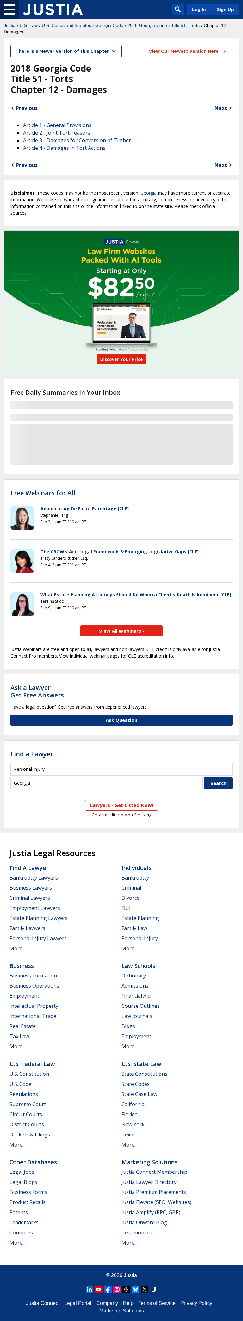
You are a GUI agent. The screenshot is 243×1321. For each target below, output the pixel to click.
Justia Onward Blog (144, 1222)
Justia (10, 25)
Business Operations (34, 985)
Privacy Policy (196, 1303)
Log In (199, 9)
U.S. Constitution (29, 1073)
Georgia (148, 193)
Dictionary (134, 975)
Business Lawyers (30, 887)
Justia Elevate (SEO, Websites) (156, 1202)
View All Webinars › (121, 631)
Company (107, 1303)
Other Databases (33, 1162)
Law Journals (137, 1016)
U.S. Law (29, 25)
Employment (24, 995)
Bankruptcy (135, 877)
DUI (126, 907)
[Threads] (126, 1289)
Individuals (137, 868)
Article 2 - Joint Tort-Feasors (56, 132)
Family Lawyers (27, 928)
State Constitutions (144, 1073)
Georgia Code (109, 25)
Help (128, 1303)
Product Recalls (27, 1202)
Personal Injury (140, 938)
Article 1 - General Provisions (57, 125)
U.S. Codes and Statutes (66, 25)
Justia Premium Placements (154, 1192)
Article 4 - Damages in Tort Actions (64, 147)
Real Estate (22, 1026)
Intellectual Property (33, 1005)
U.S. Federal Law (32, 1064)
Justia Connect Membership (154, 1171)
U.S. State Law (141, 1064)
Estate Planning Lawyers (38, 918)
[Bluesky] (135, 1289)
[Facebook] (108, 1289)
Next (221, 108)
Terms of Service (157, 1303)
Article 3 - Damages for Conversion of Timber (77, 140)
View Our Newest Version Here (184, 51)
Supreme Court (27, 1104)
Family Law (134, 928)
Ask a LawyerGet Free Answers (37, 691)
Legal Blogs (23, 1181)
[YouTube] (99, 1289)
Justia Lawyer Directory (149, 1181)
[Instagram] (117, 1289)
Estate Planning (140, 918)
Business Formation (33, 975)
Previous (27, 108)
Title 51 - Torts (185, 25)
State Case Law (139, 1094)
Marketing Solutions (150, 1162)
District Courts (26, 1124)
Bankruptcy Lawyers (33, 877)
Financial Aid (136, 995)
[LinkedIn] (89, 1289)
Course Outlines (141, 1005)
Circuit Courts (25, 1114)
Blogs (128, 1026)
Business (21, 966)
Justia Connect (42, 1303)
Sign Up (225, 9)
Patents (18, 1212)
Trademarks (24, 1222)
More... (17, 948)
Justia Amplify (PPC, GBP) (151, 1212)
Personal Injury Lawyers (38, 938)
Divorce (131, 897)
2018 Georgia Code (147, 25)
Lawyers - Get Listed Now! (121, 805)
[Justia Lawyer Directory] (154, 1289)
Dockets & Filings (29, 1134)
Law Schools (138, 966)
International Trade (32, 1016)
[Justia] (53, 9)
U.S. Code (20, 1084)
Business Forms (28, 1192)
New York (133, 1124)
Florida (130, 1114)
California (133, 1104)
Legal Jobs (21, 1171)
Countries (21, 1232)
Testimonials (137, 1232)
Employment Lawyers (34, 907)
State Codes (136, 1084)
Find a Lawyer (31, 754)
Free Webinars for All (42, 493)
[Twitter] (144, 1289)
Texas (129, 1134)
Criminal (131, 887)
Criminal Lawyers (29, 897)
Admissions (135, 985)
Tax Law (19, 1036)
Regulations (23, 1094)
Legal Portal (77, 1303)
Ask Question (121, 720)
